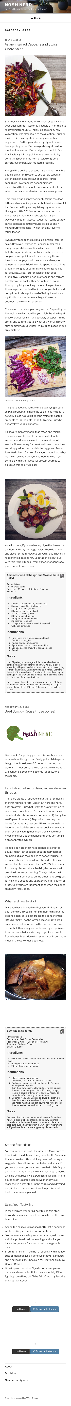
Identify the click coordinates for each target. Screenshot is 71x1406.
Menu (37, 18)
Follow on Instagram (46, 1309)
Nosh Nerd (18, 4)
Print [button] (62, 577)
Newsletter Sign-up (16, 1380)
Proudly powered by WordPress (21, 1398)
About (8, 1366)
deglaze (31, 1235)
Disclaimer (11, 1373)
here (47, 802)
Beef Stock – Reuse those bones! (30, 711)
